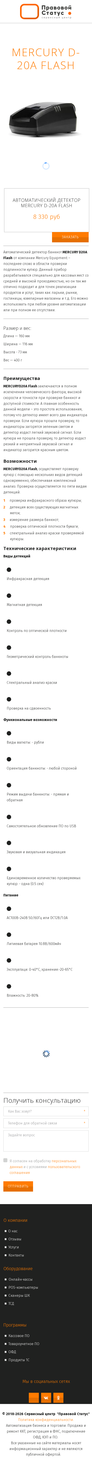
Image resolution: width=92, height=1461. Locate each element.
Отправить (18, 1186)
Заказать (70, 237)
